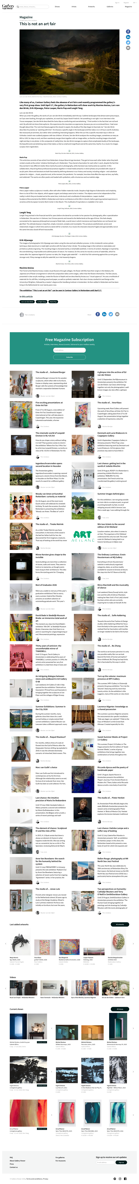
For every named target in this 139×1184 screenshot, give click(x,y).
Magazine (128, 6)
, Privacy (45, 1179)
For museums (61, 1161)
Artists (74, 6)
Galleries (110, 6)
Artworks (91, 6)
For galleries (60, 1157)
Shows (57, 6)
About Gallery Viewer (17, 1161)
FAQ (11, 1157)
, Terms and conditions (34, 1179)
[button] (128, 31)
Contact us (14, 1167)
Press (12, 1164)
